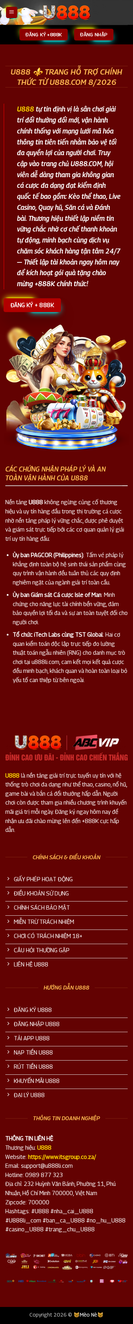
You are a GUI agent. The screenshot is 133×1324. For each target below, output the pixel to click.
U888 (25, 109)
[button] (11, 12)
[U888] (66, 12)
